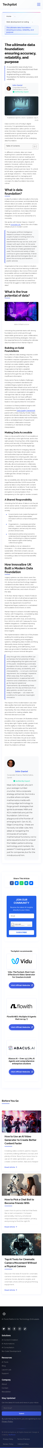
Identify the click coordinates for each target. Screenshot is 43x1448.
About (4, 1384)
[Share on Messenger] (17, 883)
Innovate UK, (16, 224)
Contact (5, 1388)
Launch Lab (6, 1370)
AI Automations (8, 1344)
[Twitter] (4, 1329)
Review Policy (8, 1444)
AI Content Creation (10, 1340)
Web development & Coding (17, 22)
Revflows (11, 1435)
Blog (4, 1366)
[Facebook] (14, 1329)
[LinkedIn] (9, 1329)
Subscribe (21, 932)
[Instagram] (20, 1329)
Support (5, 1373)
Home (8, 16)
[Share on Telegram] (26, 883)
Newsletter (6, 1392)
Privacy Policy (7, 1422)
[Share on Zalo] (31, 883)
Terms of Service (23, 1439)
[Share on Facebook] (12, 883)
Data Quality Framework (26, 410)
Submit (21, 1413)
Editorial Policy (23, 1444)
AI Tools (5, 1362)
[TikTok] (25, 1329)
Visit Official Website (20, 985)
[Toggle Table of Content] (33, 146)
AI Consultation (8, 1348)
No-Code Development (11, 1351)
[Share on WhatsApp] (21, 883)
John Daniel (17, 85)
